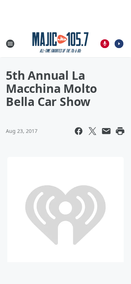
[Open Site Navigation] (10, 43)
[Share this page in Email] (106, 131)
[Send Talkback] (104, 43)
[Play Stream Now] (119, 43)
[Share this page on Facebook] (79, 131)
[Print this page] (120, 131)
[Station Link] (60, 43)
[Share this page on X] (92, 131)
